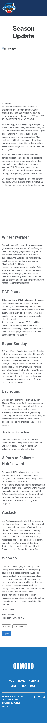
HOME (11, 681)
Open (6, 634)
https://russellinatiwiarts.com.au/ (22, 370)
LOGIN (33, 686)
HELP (23, 686)
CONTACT (34, 681)
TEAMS (21, 681)
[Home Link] (9, 8)
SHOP (14, 686)
